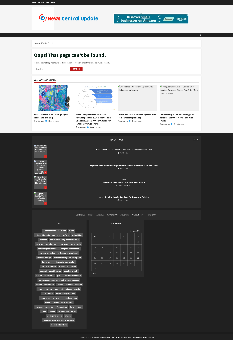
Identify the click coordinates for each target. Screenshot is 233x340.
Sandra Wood (40, 121)
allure (71, 230)
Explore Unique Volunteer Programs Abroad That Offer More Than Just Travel (177, 117)
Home (90, 215)
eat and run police (47, 253)
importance (47, 262)
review (60, 284)
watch (68, 316)
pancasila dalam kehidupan (69, 275)
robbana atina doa (74, 284)
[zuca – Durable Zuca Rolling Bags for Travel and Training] (53, 98)
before (66, 235)
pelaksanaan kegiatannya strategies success (59, 280)
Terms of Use (151, 215)
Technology (61, 307)
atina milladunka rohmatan (47, 235)
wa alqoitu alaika (54, 316)
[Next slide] (197, 139)
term (72, 307)
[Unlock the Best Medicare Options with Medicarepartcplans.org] (137, 98)
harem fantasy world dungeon (67, 257)
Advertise (125, 215)
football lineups (44, 257)
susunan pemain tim (44, 307)
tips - (79, 307)
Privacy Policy (137, 215)
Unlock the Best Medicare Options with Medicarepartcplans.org (40, 151)
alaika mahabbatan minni (54, 230)
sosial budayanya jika (65, 293)
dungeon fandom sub (70, 248)
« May (93, 273)
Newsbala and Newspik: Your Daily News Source (40, 182)
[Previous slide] (194, 139)
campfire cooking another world (64, 239)
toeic (44, 311)
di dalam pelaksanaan (48, 248)
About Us (100, 215)
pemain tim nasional (45, 284)
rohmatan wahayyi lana (48, 289)
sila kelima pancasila (70, 289)
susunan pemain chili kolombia (58, 302)
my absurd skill (70, 271)
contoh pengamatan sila (70, 244)
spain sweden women (50, 298)
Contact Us (80, 215)
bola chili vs (77, 235)
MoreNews (137, 337)
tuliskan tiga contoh (67, 311)
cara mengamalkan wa (46, 244)
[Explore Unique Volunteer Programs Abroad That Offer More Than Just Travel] (179, 98)
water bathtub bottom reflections (59, 320)
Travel (52, 311)
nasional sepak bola (45, 275)
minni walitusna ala (67, 266)
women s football (59, 325)
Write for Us (112, 215)
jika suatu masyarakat (65, 262)
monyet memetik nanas (50, 271)
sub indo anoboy (69, 298)
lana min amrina (49, 266)
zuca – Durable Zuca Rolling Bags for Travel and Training (40, 198)
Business (43, 239)
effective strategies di (68, 253)
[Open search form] (200, 35)
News (124, 179)
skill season (48, 293)
